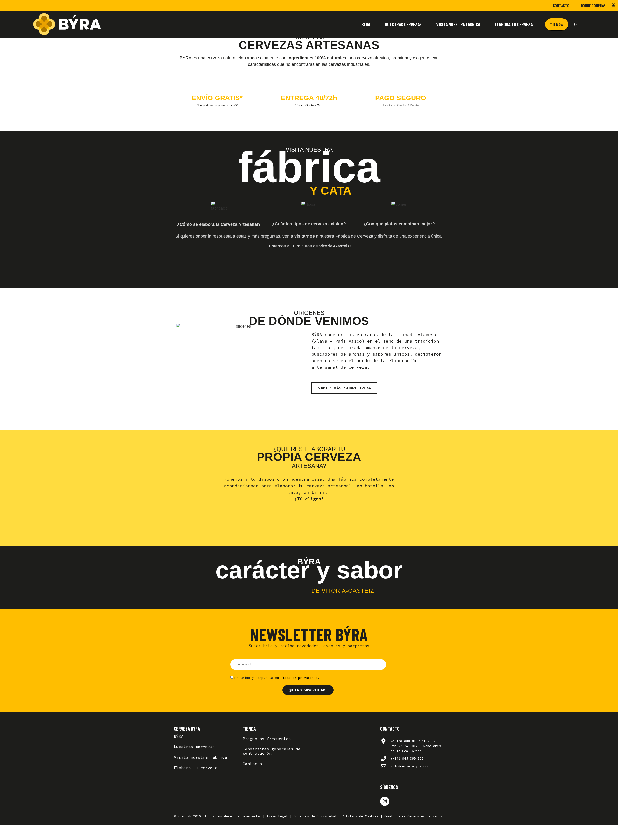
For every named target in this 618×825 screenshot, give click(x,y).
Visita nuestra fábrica (458, 24)
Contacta (252, 763)
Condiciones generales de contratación (272, 751)
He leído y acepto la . (276, 677)
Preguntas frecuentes (267, 738)
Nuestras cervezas (403, 24)
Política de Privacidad (315, 816)
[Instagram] (384, 801)
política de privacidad (296, 677)
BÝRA (365, 24)
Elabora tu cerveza (514, 24)
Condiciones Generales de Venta (413, 816)
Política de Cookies (360, 816)
